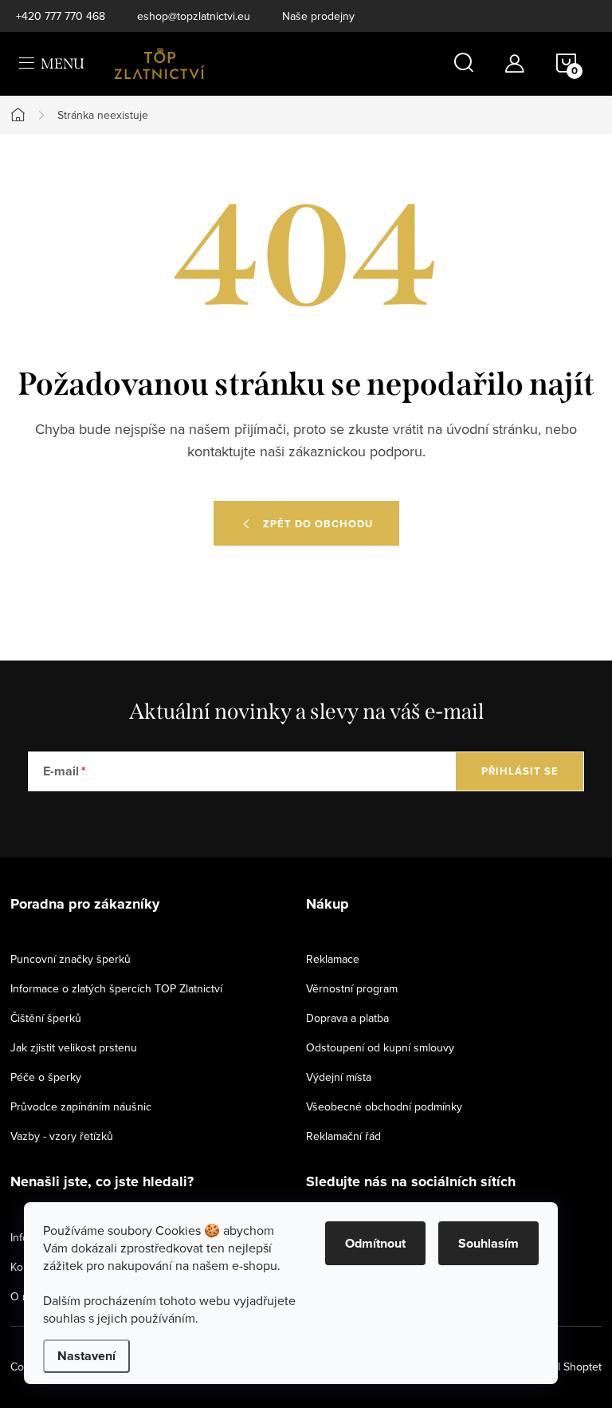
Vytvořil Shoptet (563, 1366)
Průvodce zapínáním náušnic (80, 1106)
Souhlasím (488, 1243)
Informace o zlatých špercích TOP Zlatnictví (116, 988)
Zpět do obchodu (318, 523)
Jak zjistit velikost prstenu (73, 1047)
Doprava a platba (347, 1018)
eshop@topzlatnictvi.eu (193, 16)
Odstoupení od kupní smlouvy (380, 1047)
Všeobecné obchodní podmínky (384, 1106)
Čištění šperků (45, 1018)
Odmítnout (375, 1243)
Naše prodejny (318, 16)
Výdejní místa (338, 1077)
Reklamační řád (343, 1136)
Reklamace (332, 959)
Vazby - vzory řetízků (61, 1136)
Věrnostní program (352, 988)
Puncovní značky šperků (70, 959)
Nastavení (86, 1356)
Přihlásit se (520, 771)
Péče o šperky (45, 1077)
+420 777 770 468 (60, 16)
